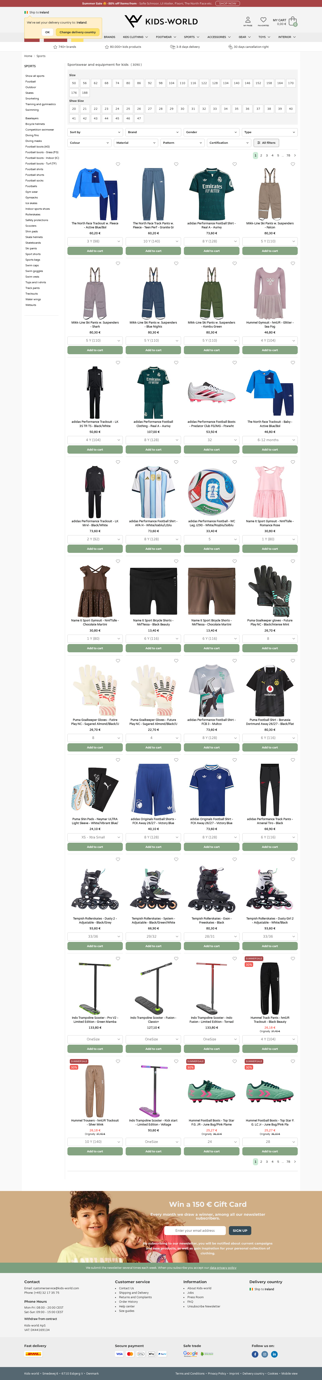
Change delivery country (78, 32)
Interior (285, 37)
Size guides (126, 1311)
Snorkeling (32, 98)
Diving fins (32, 135)
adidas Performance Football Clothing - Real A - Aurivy (153, 423)
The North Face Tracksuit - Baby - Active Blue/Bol (270, 423)
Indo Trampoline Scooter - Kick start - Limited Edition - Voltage (153, 1122)
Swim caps (32, 265)
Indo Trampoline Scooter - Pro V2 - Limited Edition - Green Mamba (95, 1019)
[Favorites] (118, 164)
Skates (29, 92)
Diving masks (33, 141)
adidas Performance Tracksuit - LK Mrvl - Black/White (95, 523)
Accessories (217, 37)
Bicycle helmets (35, 124)
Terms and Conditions (190, 1373)
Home (28, 56)
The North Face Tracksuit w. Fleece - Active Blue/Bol (95, 225)
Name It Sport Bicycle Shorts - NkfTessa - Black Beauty (153, 622)
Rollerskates (32, 214)
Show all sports (34, 76)
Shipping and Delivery (134, 1292)
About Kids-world (199, 1288)
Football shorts (34, 175)
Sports (189, 37)
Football (30, 81)
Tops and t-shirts (35, 282)
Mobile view (289, 1373)
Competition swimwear (39, 129)
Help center (127, 1306)
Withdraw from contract (40, 1319)
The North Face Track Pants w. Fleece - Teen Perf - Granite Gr (153, 225)
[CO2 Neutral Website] (207, 1353)
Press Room (195, 1297)
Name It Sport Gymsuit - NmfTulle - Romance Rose (270, 523)
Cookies (273, 1373)
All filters (268, 142)
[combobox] (95, 241)
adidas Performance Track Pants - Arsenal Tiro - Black (270, 821)
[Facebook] (255, 1354)
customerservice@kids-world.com (56, 1288)
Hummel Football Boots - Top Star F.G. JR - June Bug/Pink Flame (211, 1122)
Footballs (31, 186)
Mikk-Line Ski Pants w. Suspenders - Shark (95, 324)
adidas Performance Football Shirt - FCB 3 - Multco (211, 722)
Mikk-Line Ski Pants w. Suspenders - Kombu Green (211, 324)
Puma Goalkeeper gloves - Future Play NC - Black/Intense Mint (270, 622)
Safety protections (36, 220)
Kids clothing (133, 37)
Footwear (164, 37)
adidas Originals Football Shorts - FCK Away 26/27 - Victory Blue (153, 821)
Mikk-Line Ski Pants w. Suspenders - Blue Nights (153, 324)
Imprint (234, 1373)
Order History (128, 1301)
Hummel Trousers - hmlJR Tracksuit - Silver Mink (95, 1122)
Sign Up (240, 1230)
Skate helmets (34, 237)
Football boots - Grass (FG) (41, 152)
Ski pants (31, 248)
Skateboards (33, 242)
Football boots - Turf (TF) (40, 163)
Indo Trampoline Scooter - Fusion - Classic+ (153, 1019)
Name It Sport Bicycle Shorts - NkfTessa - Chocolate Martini (211, 622)
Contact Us (126, 1288)
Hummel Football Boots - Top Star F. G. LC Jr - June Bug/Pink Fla (270, 1122)
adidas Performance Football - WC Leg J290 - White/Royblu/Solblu (211, 523)
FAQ (190, 1301)
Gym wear (31, 191)
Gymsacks (31, 197)
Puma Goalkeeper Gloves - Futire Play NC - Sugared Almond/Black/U (95, 722)
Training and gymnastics (40, 104)
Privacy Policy (217, 1373)
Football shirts (34, 169)
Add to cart (95, 251)
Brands (109, 37)
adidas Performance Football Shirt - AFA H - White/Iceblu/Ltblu (153, 523)
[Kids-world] (161, 21)
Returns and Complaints (135, 1297)
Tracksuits (31, 293)
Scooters (30, 225)
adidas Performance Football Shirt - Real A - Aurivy (211, 225)
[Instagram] (264, 1354)
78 (288, 155)
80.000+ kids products (125, 47)
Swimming (32, 109)
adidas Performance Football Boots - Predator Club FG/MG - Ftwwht (211, 423)
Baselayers (31, 118)
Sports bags (32, 259)
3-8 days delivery (188, 47)
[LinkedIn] (274, 1354)
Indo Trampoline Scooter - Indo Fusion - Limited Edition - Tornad (212, 1019)
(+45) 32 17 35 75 (46, 1292)
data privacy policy (223, 1268)
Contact (32, 1282)
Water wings (33, 299)
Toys (262, 37)
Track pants (32, 288)
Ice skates (31, 203)
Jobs (190, 1292)
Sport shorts (33, 254)
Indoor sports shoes (37, 208)
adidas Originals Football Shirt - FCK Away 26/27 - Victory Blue (211, 821)
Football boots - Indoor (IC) (42, 158)
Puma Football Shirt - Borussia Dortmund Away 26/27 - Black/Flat (270, 722)
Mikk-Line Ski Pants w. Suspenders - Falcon (270, 225)
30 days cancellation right (251, 47)
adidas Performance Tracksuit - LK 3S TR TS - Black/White (95, 423)
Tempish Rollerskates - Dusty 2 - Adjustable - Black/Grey (95, 920)
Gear (243, 37)
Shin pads (31, 231)
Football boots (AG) (37, 146)
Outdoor (30, 87)
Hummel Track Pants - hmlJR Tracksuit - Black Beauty (270, 1019)
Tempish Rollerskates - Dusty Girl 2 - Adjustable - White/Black (270, 920)
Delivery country (253, 1373)
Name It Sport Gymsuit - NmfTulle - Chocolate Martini (95, 622)
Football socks (34, 180)
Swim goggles (34, 271)
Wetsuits (30, 305)
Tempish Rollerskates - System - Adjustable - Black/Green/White (153, 920)
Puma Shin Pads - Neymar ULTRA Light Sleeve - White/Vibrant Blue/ (95, 821)
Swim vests (32, 276)
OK (47, 32)
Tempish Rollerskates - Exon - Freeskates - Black (212, 920)
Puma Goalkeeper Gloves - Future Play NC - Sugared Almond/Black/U (153, 722)
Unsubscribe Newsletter (203, 1306)
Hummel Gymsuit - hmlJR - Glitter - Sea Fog (270, 324)
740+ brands (67, 47)
